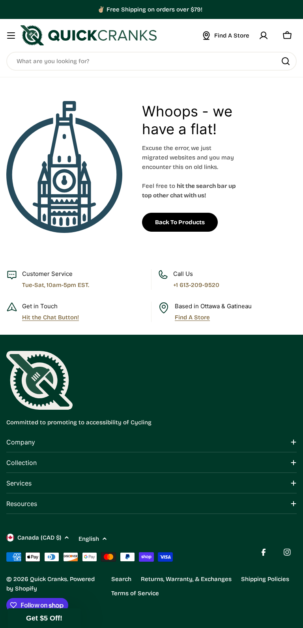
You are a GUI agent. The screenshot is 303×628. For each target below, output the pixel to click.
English (89, 538)
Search (121, 579)
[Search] (285, 61)
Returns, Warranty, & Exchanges (186, 579)
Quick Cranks (48, 579)
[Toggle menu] (11, 35)
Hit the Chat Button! (50, 317)
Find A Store (192, 317)
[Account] (263, 35)
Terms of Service (135, 593)
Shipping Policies (265, 579)
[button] (44, 618)
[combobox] (151, 61)
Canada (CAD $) (39, 537)
